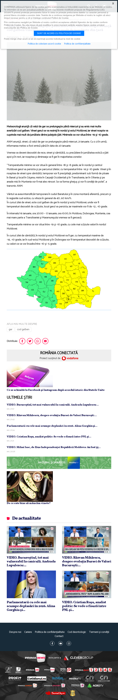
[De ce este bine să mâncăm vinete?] (30, 486)
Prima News (35, 657)
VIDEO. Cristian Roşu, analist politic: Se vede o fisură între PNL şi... (49, 436)
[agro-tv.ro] (95, 686)
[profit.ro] (15, 678)
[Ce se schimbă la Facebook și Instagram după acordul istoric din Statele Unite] (30, 375)
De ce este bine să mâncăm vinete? (29, 503)
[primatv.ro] (8, 670)
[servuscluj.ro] (55, 693)
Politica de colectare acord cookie (44, 44)
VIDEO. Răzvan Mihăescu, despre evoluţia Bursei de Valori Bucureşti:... (52, 415)
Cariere (28, 632)
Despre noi (15, 632)
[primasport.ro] (93, 670)
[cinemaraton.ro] (89, 678)
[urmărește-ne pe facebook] (52, 643)
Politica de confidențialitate (50, 632)
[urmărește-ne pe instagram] (69, 643)
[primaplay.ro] (65, 670)
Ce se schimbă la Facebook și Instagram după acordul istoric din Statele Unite (56, 390)
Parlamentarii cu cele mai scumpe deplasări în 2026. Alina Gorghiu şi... (52, 426)
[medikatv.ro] (75, 678)
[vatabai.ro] (72, 693)
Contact (59, 636)
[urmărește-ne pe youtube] (60, 643)
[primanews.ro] (49, 669)
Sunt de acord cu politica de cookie (59, 33)
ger (10, 329)
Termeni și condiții (99, 632)
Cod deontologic (77, 632)
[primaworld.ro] (77, 685)
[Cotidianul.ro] (36, 679)
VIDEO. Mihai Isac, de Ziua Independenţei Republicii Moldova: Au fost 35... (54, 447)
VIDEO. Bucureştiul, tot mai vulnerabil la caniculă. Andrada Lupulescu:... (53, 405)
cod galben (23, 329)
